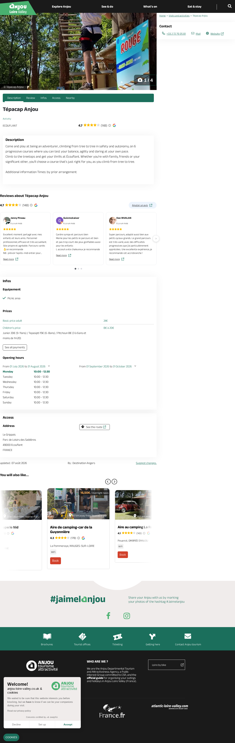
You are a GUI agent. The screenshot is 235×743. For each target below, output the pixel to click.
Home (162, 15)
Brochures (47, 644)
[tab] (75, 268)
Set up (42, 724)
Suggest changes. (146, 463)
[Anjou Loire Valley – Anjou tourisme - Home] (18, 8)
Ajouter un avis (140, 205)
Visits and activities (179, 15)
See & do (107, 6)
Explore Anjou (61, 6)
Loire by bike (159, 664)
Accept (68, 724)
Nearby (70, 97)
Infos (44, 97)
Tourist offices (82, 644)
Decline (16, 724)
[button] (11, 737)
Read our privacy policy (19, 711)
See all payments (15, 347)
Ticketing (117, 644)
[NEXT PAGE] (114, 481)
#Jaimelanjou (175, 601)
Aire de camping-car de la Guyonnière (71, 529)
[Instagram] (126, 616)
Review (30, 97)
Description (14, 97)
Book (55, 560)
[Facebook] (108, 616)
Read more (8, 259)
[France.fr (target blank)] (112, 711)
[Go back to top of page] (227, 735)
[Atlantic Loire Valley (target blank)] (170, 707)
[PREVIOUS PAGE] (108, 481)
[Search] (230, 6)
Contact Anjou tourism (188, 644)
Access (56, 97)
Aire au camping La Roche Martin (144, 527)
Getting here (153, 644)
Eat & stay (194, 6)
